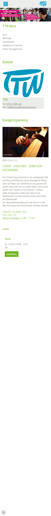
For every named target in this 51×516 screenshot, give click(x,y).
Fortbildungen (8, 41)
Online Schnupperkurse (12, 48)
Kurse (5, 34)
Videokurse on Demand (12, 45)
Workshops (7, 38)
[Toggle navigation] (6, 4)
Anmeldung (12, 254)
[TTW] (23, 82)
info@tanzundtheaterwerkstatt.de (21, 107)
